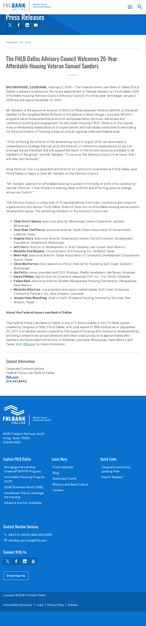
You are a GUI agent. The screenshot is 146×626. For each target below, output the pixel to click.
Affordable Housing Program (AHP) (24, 479)
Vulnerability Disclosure (17, 604)
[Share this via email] (35, 25)
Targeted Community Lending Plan (116, 469)
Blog (55, 473)
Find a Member (63, 467)
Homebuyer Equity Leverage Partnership (24, 495)
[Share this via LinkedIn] (27, 25)
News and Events (64, 478)
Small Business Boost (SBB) (23, 487)
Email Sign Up (15, 575)
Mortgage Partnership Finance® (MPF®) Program (22, 469)
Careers (57, 490)
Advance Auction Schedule (23, 503)
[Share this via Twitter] (10, 25)
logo (27, 415)
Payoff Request (112, 477)
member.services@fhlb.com (28, 540)
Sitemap (73, 604)
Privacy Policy (55, 604)
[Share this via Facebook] (18, 25)
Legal (39, 604)
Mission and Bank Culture (70, 484)
